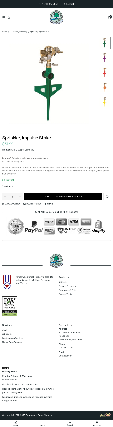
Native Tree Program (12, 342)
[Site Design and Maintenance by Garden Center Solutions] (105, 415)
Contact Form (65, 355)
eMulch (5, 330)
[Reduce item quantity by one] (5, 196)
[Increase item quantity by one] (20, 196)
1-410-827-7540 (50, 4)
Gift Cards (7, 334)
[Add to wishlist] (107, 196)
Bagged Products (67, 286)
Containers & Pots (67, 290)
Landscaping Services (13, 338)
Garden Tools (65, 294)
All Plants (63, 282)
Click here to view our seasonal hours (20, 384)
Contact (70, 4)
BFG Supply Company (24, 149)
